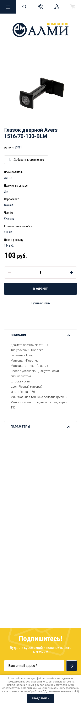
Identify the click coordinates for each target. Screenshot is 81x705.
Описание (19, 335)
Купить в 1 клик (40, 303)
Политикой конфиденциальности (44, 688)
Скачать (9, 205)
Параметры (20, 427)
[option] (40, 94)
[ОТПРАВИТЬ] (71, 665)
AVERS (8, 178)
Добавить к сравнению (29, 160)
